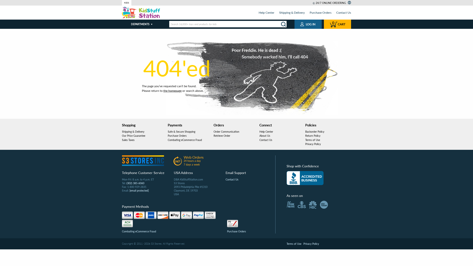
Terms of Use (312, 139)
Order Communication (226, 131)
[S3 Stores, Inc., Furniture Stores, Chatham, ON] (305, 178)
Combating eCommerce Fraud (185, 139)
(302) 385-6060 (135, 183)
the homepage (172, 90)
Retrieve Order (222, 135)
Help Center (266, 12)
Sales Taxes (128, 139)
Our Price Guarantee (133, 135)
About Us (264, 135)
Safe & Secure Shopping (181, 131)
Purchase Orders (320, 12)
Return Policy (312, 135)
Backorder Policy (314, 131)
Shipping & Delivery (292, 12)
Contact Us (343, 12)
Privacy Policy (313, 144)
